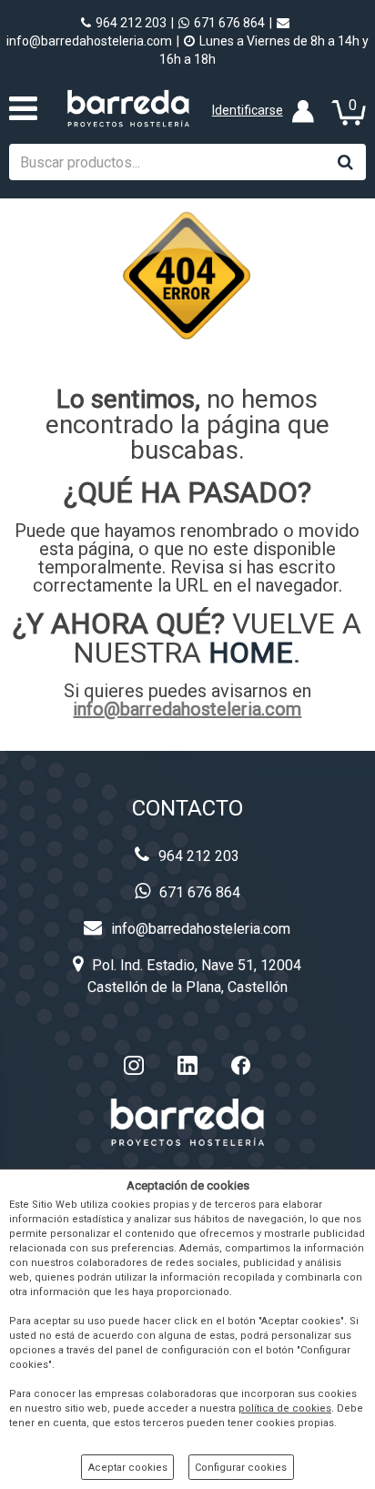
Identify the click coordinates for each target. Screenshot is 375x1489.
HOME (250, 652)
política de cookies (284, 1408)
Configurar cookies (241, 1468)
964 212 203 (131, 22)
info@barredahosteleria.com (187, 709)
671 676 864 (229, 22)
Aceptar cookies (127, 1468)
